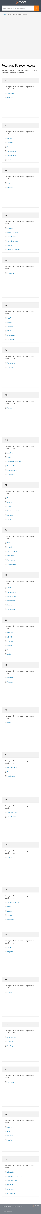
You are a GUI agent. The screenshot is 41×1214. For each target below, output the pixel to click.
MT (6, 754)
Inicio (4, 14)
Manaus (9, 408)
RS (6, 575)
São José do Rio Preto (14, 1176)
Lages (9, 160)
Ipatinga (9, 457)
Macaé (9, 543)
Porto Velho (11, 363)
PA (6, 1114)
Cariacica (10, 633)
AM (6, 395)
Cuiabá (9, 772)
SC (6, 125)
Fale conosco (18, 1206)
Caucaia (9, 907)
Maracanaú (10, 920)
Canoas (9, 605)
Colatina (9, 646)
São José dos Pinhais (14, 511)
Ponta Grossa (11, 498)
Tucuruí (9, 1127)
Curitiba (9, 506)
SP (6, 1159)
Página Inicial (7, 1206)
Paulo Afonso (11, 237)
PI (6, 665)
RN (6, 170)
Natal (8, 183)
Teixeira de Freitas (13, 232)
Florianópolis (11, 151)
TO (6, 260)
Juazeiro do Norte (13, 902)
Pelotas (9, 588)
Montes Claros (12, 466)
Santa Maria (11, 601)
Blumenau (10, 147)
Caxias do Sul (11, 596)
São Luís (10, 98)
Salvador (10, 228)
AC (6, 1069)
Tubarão (9, 138)
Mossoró (10, 187)
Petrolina (10, 327)
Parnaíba (10, 682)
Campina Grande (12, 812)
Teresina (10, 678)
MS (6, 1024)
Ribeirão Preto (12, 1181)
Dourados (10, 1041)
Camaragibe (11, 335)
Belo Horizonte (12, 470)
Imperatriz (10, 93)
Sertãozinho (11, 1193)
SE (6, 979)
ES (6, 620)
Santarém (10, 1136)
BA (6, 215)
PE (6, 305)
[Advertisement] (20, 38)
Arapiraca (10, 952)
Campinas (10, 1189)
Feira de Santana (12, 241)
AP (6, 710)
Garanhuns (10, 339)
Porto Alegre (11, 592)
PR (6, 485)
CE (6, 889)
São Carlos (10, 1172)
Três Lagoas (11, 1046)
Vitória (9, 654)
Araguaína (10, 273)
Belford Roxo (11, 564)
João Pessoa (11, 817)
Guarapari (10, 650)
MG (6, 440)
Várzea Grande (12, 767)
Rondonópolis (11, 776)
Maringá (9, 519)
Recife (9, 318)
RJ (6, 530)
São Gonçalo (11, 556)
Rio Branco (10, 1082)
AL (6, 934)
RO (6, 350)
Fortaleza (10, 915)
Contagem (10, 474)
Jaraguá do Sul (12, 155)
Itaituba (9, 1140)
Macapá (9, 723)
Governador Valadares (14, 461)
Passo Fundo (11, 609)
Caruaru (9, 322)
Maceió (9, 947)
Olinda (9, 331)
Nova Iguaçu (11, 560)
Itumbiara (10, 857)
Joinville (10, 143)
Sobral (9, 911)
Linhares (10, 641)
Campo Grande (12, 1037)
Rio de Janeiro (12, 551)
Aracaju (9, 992)
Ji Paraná (10, 367)
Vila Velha (10, 637)
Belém (9, 1131)
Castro (9, 502)
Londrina (10, 515)
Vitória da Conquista (13, 250)
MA (6, 80)
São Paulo (10, 1185)
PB (6, 799)
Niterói (9, 547)
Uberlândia (10, 453)
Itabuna (9, 245)
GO (6, 844)
